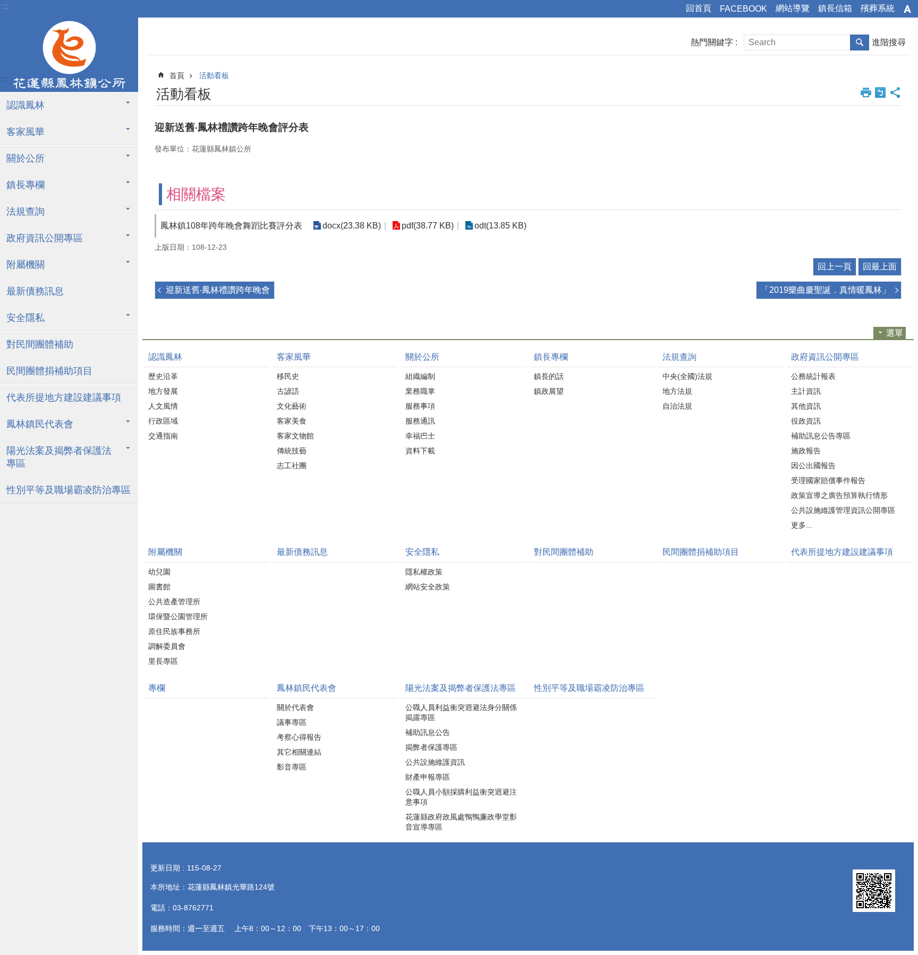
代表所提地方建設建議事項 (63, 397)
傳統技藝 (292, 450)
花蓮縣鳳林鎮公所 (69, 55)
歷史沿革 (163, 376)
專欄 (156, 687)
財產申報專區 (427, 777)
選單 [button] (894, 332)
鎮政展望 (549, 391)
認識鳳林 (25, 105)
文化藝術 (292, 406)
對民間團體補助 (39, 344)
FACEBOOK (743, 8)
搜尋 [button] (859, 42)
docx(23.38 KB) (351, 225)
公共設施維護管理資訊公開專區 (843, 510)
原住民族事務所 (174, 631)
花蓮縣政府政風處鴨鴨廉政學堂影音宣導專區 (461, 822)
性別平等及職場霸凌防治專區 (68, 490)
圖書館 (159, 586)
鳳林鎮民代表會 (39, 424)
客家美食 (292, 421)
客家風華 (25, 131)
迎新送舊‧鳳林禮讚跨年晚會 (218, 289)
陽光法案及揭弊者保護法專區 (59, 457)
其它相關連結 (299, 752)
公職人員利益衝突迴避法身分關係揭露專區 (461, 712)
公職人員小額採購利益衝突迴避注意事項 (461, 797)
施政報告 (806, 450)
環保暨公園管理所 (178, 616)
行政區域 (163, 421)
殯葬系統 (878, 8)
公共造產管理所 (174, 601)
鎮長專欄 (25, 185)
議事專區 (292, 722)
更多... (801, 525)
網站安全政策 (427, 586)
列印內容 (866, 92)
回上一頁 (835, 266)
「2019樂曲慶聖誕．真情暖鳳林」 (825, 289)
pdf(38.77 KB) (428, 225)
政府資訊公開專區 (44, 238)
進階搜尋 (889, 42)
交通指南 (163, 436)
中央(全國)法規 (687, 376)
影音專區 (292, 767)
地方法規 (677, 391)
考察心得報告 (299, 737)
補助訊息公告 (427, 732)
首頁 (176, 75)
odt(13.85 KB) (500, 225)
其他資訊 (806, 406)
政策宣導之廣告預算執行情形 (839, 495)
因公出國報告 (813, 465)
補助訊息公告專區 (821, 436)
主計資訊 (806, 391)
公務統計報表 (813, 376)
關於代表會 (295, 707)
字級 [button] (907, 9)
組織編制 (420, 376)
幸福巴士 (420, 436)
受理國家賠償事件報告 (828, 480)
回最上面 (880, 266)
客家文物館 (295, 436)
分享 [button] (895, 92)
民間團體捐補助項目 (49, 371)
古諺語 (288, 391)
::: (5, 6)
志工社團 (292, 465)
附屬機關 (25, 264)
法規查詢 (25, 211)
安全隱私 (25, 317)
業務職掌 (420, 391)
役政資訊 (806, 421)
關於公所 (25, 158)
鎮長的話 (549, 376)
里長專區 (163, 661)
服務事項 (420, 406)
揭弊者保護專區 (431, 747)
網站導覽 (793, 8)
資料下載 (420, 450)
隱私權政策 (424, 572)
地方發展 (163, 391)
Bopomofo (880, 92)
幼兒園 (159, 572)
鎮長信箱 (835, 8)
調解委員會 (166, 646)
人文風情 (163, 406)
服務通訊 (420, 421)
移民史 (288, 376)
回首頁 (698, 8)
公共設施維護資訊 (435, 762)
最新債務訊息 (35, 291)
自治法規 (677, 406)
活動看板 (214, 75)
